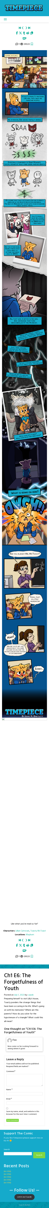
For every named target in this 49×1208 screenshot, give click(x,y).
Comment (10, 1071)
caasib (31, 995)
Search (7, 1149)
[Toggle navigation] (5, 19)
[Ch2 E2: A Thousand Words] (29, 28)
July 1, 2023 (19, 995)
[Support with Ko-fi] (24, 38)
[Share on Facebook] (17, 33)
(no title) (7, 1171)
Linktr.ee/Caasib (24, 1197)
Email (8, 1099)
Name (8, 1089)
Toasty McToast (38, 931)
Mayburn (30, 934)
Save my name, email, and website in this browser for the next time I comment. (22, 1113)
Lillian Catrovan (22, 931)
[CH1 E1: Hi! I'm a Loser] (20, 28)
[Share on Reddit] (27, 33)
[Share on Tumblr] (24, 33)
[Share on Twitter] (20, 33)
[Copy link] (31, 33)
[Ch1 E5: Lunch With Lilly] (23, 28)
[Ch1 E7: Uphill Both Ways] (26, 28)
